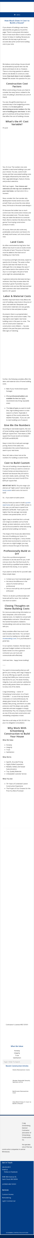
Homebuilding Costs (9, 639)
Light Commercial (8, 1201)
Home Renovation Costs (21, 1070)
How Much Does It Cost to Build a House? (22, 1102)
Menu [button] (18, 15)
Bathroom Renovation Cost (20, 1092)
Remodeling (6, 1198)
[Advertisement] (17, 149)
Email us (5, 1170)
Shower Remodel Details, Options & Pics (21, 1081)
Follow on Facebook (10, 1172)
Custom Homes (8, 1194)
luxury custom (7, 490)
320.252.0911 (6, 1167)
